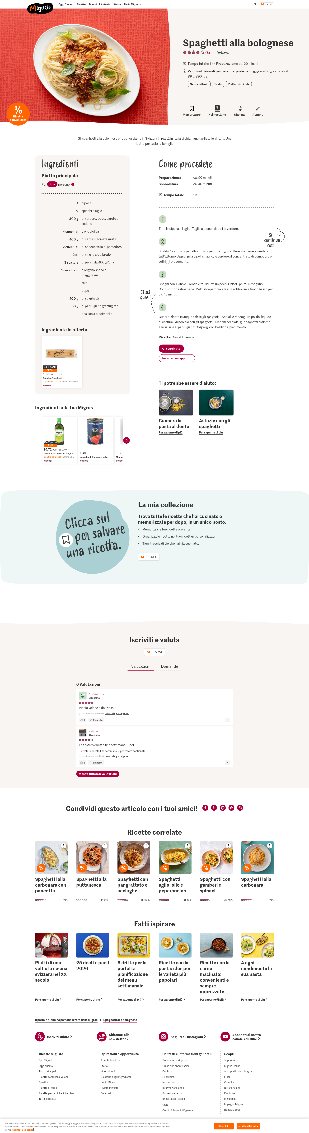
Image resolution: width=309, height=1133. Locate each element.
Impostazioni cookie (174, 1098)
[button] (83, 696)
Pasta (218, 84)
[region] (154, 1126)
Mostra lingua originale (117, 713)
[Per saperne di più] (176, 426)
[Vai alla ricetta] (51, 872)
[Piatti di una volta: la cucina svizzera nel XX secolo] (51, 967)
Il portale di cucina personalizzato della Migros (66, 1019)
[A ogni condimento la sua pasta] (257, 967)
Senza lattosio (199, 84)
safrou (93, 731)
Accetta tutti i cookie (248, 1126)
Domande (169, 666)
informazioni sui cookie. (22, 1129)
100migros (96, 694)
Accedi (269, 4)
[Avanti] (126, 440)
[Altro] (227, 720)
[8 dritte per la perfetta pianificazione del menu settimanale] (133, 967)
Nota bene (72, 185)
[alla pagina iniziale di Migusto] (40, 5)
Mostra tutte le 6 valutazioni (98, 774)
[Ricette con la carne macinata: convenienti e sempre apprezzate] (216, 967)
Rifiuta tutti (223, 1126)
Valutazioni (140, 666)
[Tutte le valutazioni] (194, 52)
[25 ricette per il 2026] (92, 967)
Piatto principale (238, 84)
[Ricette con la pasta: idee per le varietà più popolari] (175, 967)
